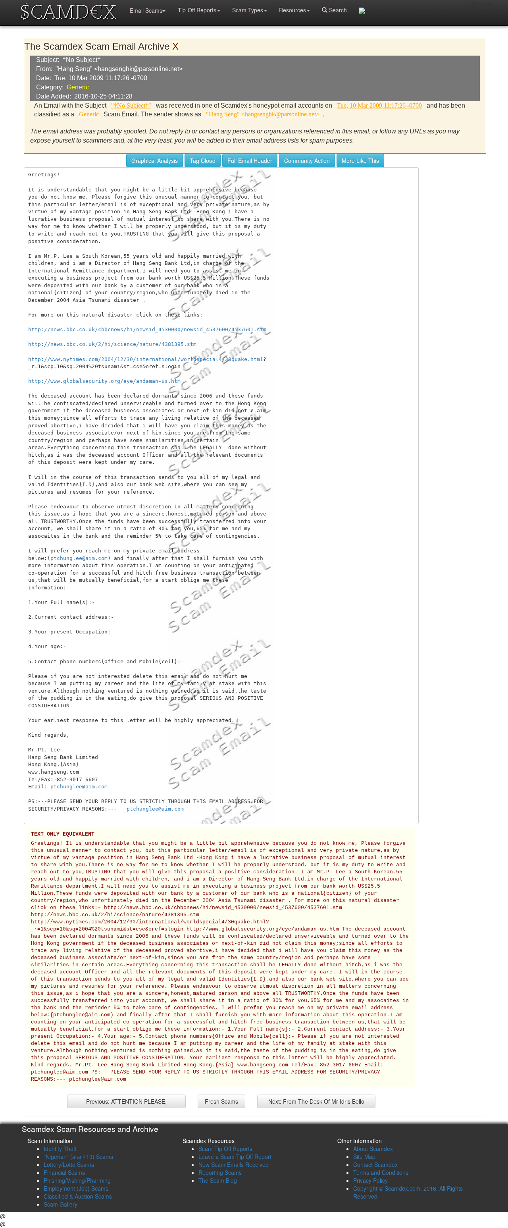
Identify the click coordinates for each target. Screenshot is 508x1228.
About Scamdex (373, 1149)
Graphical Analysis (154, 160)
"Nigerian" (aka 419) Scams (78, 1156)
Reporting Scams (220, 1172)
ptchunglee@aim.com (79, 558)
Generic (78, 87)
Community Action (307, 160)
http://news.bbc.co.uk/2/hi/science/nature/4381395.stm (112, 344)
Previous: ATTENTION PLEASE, (126, 1101)
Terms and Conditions (380, 1172)
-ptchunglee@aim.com (77, 787)
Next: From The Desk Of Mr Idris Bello (316, 1101)
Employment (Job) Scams (76, 1188)
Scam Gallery (60, 1204)
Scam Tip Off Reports (225, 1149)
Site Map (364, 1156)
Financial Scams (64, 1172)
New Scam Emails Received (233, 1164)
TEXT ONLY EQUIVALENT (62, 834)
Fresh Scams (221, 1101)
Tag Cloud (203, 160)
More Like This (360, 160)
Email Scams (146, 10)
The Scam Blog (217, 1180)
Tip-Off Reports (197, 10)
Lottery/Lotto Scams (69, 1164)
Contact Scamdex (375, 1164)
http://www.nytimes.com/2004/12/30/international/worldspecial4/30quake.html (145, 359)
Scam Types (247, 10)
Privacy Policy (370, 1180)
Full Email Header (249, 160)
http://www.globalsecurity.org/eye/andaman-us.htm (104, 381)
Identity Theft (60, 1149)
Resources (292, 10)
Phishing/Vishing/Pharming (77, 1180)
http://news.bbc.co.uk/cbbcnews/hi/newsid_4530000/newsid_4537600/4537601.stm (147, 329)
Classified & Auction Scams (78, 1196)
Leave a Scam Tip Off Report (234, 1156)
